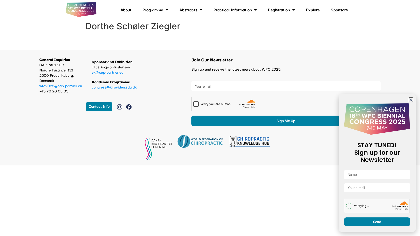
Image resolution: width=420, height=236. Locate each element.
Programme (152, 9)
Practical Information (233, 9)
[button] (411, 100)
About (126, 9)
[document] (210, 118)
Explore (313, 9)
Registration (279, 9)
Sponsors (339, 9)
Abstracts (188, 9)
